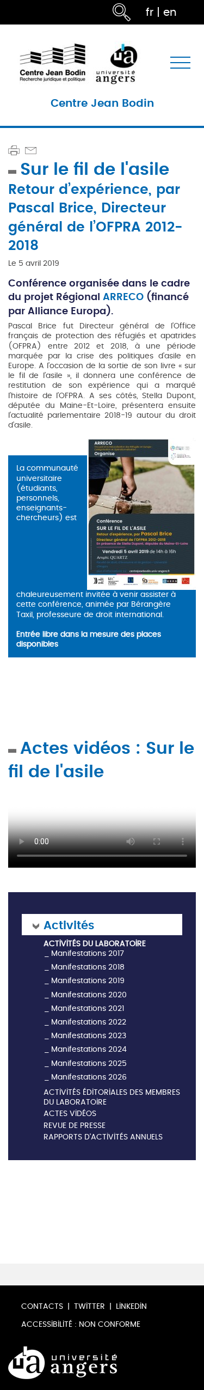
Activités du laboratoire (95, 944)
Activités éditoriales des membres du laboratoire (112, 1098)
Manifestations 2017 (87, 953)
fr (149, 12)
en (170, 12)
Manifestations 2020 (89, 995)
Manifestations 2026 (89, 1077)
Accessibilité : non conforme (80, 1324)
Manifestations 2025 (89, 1063)
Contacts (42, 1306)
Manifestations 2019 (88, 980)
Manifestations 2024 (89, 1049)
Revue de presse (75, 1126)
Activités (69, 924)
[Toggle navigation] (180, 63)
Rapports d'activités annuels (103, 1137)
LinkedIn (131, 1306)
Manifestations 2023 (88, 1035)
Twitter (89, 1306)
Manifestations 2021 (87, 1008)
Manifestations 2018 (88, 967)
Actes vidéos (70, 1114)
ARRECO (124, 296)
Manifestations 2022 (88, 1022)
